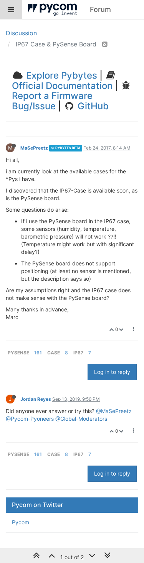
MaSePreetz (34, 148)
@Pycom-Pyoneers (30, 418)
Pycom (20, 522)
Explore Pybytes (60, 75)
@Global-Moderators (81, 418)
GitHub (92, 106)
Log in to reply (112, 372)
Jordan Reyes (35, 399)
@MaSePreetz (114, 411)
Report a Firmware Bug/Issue (52, 100)
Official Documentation (62, 85)
